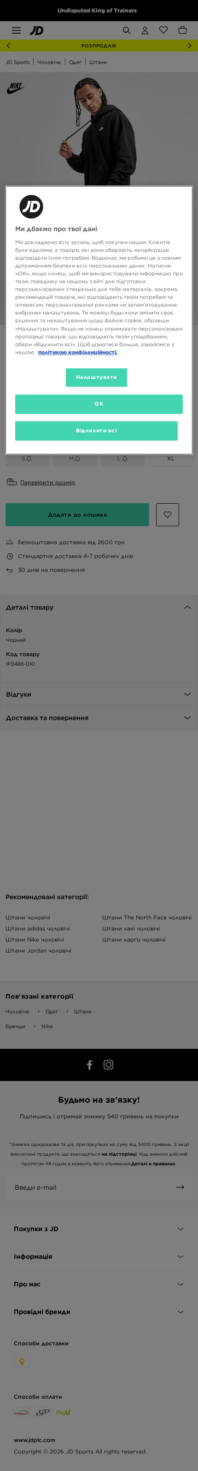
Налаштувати (96, 377)
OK (98, 404)
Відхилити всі (96, 430)
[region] (99, 320)
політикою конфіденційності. (77, 352)
